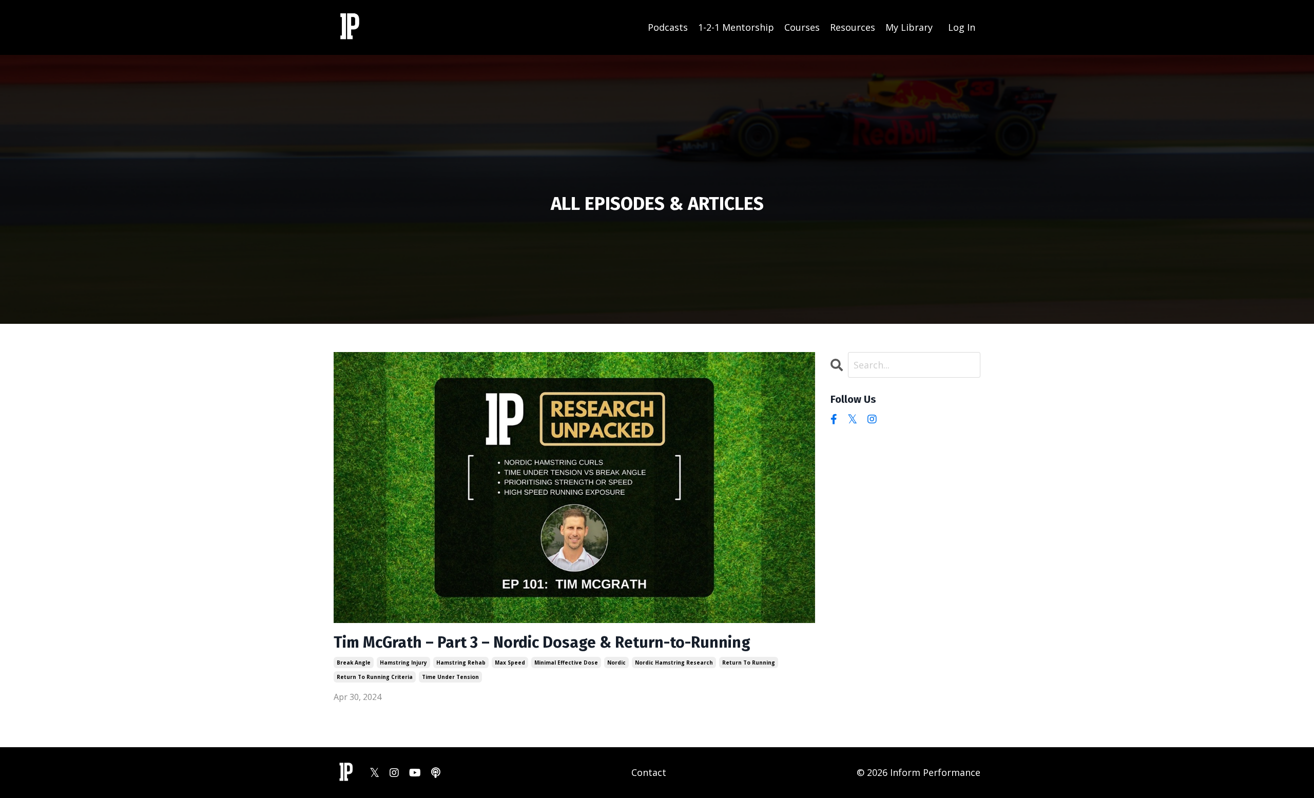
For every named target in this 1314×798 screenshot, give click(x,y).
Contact (648, 772)
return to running (748, 662)
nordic (616, 662)
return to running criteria (375, 676)
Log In (961, 27)
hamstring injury (403, 662)
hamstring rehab (461, 662)
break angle (354, 662)
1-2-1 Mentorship (736, 27)
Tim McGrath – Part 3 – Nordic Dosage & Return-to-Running (542, 642)
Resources (852, 27)
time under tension (450, 676)
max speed (510, 662)
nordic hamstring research (674, 662)
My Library (909, 27)
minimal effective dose (566, 662)
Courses (802, 27)
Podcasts (668, 27)
